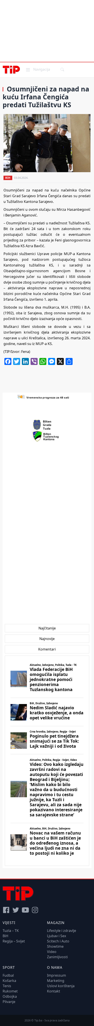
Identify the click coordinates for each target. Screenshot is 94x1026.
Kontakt (53, 991)
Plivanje (9, 1001)
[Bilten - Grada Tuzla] (47, 425)
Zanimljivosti (57, 957)
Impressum (56, 975)
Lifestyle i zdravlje (61, 930)
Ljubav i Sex (56, 935)
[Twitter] (15, 909)
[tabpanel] (47, 760)
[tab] (47, 628)
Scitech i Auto (58, 941)
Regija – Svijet (14, 941)
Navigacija (37, 69)
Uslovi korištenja (61, 985)
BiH (7, 178)
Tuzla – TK (11, 930)
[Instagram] (34, 909)
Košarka (9, 980)
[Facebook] (6, 909)
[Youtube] (25, 909)
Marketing (55, 980)
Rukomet (10, 991)
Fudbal (8, 975)
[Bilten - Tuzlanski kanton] (47, 436)
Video (51, 951)
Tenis (7, 985)
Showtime (55, 946)
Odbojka (10, 996)
